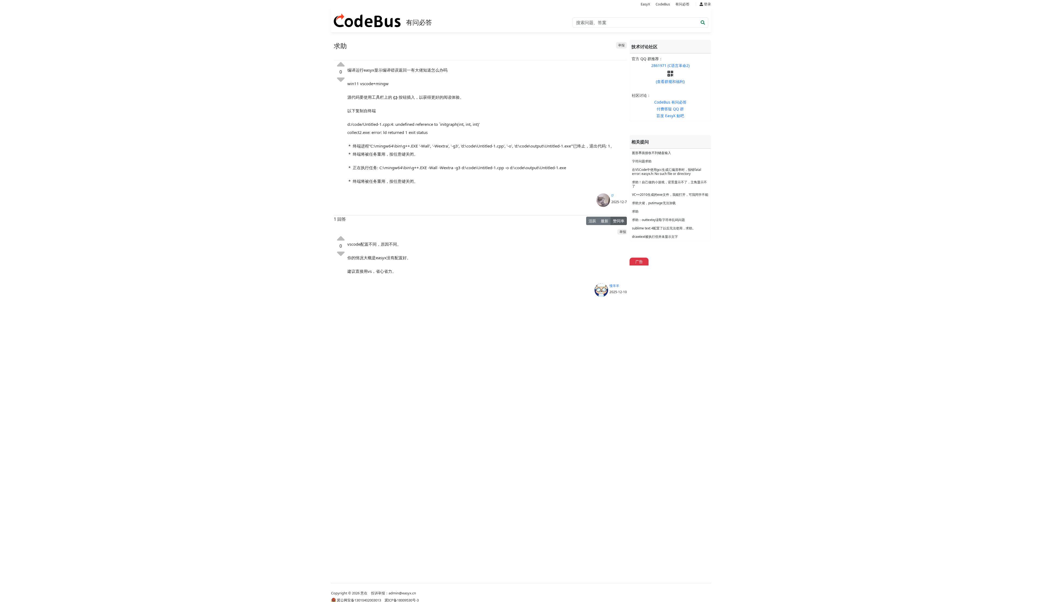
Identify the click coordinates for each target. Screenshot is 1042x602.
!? (612, 195)
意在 (363, 593)
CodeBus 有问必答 (670, 102)
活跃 (592, 220)
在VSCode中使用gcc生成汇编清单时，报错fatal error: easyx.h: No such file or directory (666, 171)
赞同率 (618, 220)
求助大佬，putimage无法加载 (654, 203)
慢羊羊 (614, 285)
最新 (604, 220)
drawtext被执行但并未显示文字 (655, 236)
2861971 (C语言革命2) (670, 65)
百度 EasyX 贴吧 (670, 115)
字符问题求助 (642, 161)
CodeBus (663, 4)
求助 (635, 211)
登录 (707, 4)
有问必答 (682, 4)
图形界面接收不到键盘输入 (651, 152)
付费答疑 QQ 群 (670, 108)
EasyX (645, 4)
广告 (639, 261)
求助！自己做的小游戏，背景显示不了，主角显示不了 (669, 184)
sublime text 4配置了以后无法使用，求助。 (663, 228)
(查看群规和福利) (670, 81)
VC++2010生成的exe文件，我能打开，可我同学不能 (670, 194)
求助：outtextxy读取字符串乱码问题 (658, 219)
